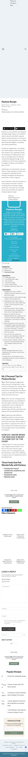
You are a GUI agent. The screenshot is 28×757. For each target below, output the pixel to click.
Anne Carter (6, 105)
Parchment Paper (9, 272)
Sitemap (14, 749)
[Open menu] (3, 49)
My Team (19, 747)
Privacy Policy (19, 745)
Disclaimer (10, 747)
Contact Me (7, 745)
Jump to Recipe (9, 128)
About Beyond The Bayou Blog (14, 743)
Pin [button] (15, 234)
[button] (11, 229)
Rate (21, 234)
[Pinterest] (14, 510)
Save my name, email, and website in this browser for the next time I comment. (15, 622)
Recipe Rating (6, 579)
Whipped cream (9, 477)
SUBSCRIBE (14, 733)
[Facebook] (4, 510)
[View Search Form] (25, 49)
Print (8, 234)
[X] (9, 510)
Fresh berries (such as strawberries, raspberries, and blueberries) (14, 470)
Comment (6, 586)
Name (4, 609)
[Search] (24, 635)
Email (4, 616)
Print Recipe (21, 128)
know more (14, 501)
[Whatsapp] (19, 510)
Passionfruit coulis (10, 475)
